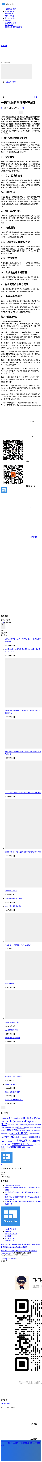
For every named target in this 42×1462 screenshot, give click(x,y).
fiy (1, 108)
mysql (21, 1121)
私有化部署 (19, 1133)
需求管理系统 (10, 1141)
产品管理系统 (22, 1124)
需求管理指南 (9, 1238)
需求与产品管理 (10, 18)
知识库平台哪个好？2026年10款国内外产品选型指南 (23, 852)
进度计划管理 (9, 16)
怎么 (3, 1130)
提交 (3, 624)
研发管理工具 (33, 1130)
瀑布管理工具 (13, 1130)
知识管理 (8, 20)
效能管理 (31, 1244)
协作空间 (6, 1247)
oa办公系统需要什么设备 (13, 898)
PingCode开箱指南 (11, 1234)
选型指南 (12, 1136)
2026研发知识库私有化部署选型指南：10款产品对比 (23, 793)
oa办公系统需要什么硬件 (13, 906)
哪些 (29, 1127)
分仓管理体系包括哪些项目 (14, 1076)
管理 (32, 1133)
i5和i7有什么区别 (10, 983)
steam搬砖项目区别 (11, 1030)
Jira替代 (24, 1118)
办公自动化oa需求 (11, 891)
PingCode (4, 1244)
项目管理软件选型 (20, 1147)
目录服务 (17, 1247)
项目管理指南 (9, 1241)
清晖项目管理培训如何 (12, 1092)
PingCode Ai (9, 25)
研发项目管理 (9, 11)
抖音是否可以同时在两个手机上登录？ (18, 945)
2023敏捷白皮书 (10, 1229)
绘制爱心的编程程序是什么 (14, 1100)
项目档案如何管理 (11, 1084)
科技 (22, 108)
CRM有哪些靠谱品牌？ (13, 1185)
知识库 (25, 1130)
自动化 (11, 1247)
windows (12, 1124)
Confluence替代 (9, 1118)
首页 (10, 82)
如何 (37, 1127)
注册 (5, 46)
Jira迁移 (11, 1121)
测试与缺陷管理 (10, 23)
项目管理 (25, 1140)
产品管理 (18, 1244)
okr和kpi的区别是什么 (12, 1022)
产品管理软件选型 (10, 1127)
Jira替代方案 (9, 14)
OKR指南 (8, 1236)
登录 (2, 46)
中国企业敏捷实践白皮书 (13, 27)
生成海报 (33, 537)
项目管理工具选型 (23, 1144)
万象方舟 (24, 1247)
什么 (21, 1127)
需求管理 (25, 1137)
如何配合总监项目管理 (12, 1038)
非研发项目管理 (10, 9)
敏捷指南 (8, 1231)
